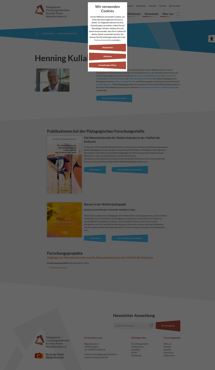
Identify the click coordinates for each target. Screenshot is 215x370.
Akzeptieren (107, 47)
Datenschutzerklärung (104, 40)
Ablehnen (107, 56)
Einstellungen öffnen (107, 65)
